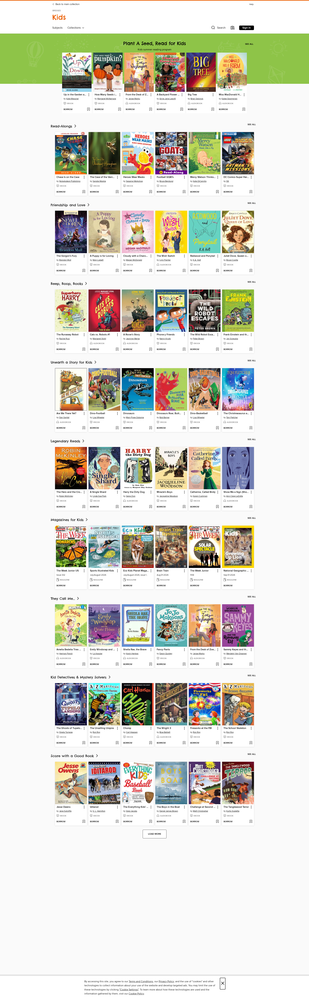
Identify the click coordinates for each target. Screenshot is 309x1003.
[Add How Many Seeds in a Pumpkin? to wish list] (119, 109)
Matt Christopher (200, 811)
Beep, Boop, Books (67, 283)
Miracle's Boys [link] (164, 492)
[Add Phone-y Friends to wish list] (184, 349)
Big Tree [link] (192, 94)
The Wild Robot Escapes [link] (203, 334)
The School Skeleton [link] (235, 728)
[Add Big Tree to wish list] (213, 109)
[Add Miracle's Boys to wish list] (184, 507)
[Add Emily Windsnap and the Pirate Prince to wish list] (117, 664)
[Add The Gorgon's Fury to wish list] (84, 271)
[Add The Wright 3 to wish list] (184, 743)
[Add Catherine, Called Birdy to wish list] (217, 507)
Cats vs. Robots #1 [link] (100, 334)
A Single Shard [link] (98, 492)
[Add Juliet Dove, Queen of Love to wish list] (251, 271)
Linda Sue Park (99, 496)
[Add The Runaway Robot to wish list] (84, 349)
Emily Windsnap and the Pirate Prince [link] (103, 649)
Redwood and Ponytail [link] (202, 256)
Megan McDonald (134, 260)
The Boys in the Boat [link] (168, 807)
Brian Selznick (197, 98)
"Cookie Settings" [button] (129, 989)
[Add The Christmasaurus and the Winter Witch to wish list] (251, 428)
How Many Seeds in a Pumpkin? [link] (106, 94)
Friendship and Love (69, 205)
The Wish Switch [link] (166, 256)
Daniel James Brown (168, 811)
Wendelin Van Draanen (236, 653)
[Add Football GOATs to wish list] (184, 192)
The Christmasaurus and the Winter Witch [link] (236, 413)
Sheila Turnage (66, 732)
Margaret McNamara (106, 98)
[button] (218, 28)
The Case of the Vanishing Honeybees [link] (103, 177)
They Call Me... (63, 598)
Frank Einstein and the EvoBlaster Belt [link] (236, 334)
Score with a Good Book (73, 756)
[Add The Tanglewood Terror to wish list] (251, 822)
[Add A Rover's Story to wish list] (151, 349)
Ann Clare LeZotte (234, 496)
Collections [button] (74, 28)
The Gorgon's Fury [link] (66, 256)
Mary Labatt (98, 260)
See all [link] (249, 44)
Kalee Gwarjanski (229, 98)
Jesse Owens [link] (63, 807)
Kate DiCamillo (199, 181)
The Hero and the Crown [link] (69, 492)
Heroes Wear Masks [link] (134, 177)
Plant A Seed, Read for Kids (154, 43)
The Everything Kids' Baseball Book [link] (136, 807)
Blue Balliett (164, 732)
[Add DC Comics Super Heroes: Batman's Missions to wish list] (251, 192)
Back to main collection (67, 4)
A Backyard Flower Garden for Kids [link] (168, 94)
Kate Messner (72, 98)
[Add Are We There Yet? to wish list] (84, 428)
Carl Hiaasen (132, 732)
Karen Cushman (200, 496)
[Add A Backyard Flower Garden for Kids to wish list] (182, 109)
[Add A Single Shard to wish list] (117, 507)
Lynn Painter (165, 260)
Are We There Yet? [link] (66, 413)
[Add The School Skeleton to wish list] (251, 743)
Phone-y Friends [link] (166, 334)
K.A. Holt (197, 260)
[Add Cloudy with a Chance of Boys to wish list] (151, 271)
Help (251, 4)
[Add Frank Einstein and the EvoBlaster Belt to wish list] (251, 349)
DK (227, 181)
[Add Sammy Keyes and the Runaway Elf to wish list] (251, 664)
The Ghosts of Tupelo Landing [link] (69, 728)
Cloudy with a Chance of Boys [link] (136, 256)
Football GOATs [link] (165, 177)
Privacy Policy (166, 981)
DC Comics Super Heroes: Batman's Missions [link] (236, 177)
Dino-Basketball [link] (199, 413)
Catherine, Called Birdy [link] (202, 492)
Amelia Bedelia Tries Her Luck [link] (69, 649)
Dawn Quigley (165, 653)
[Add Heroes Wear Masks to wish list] (151, 192)
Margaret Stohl (99, 338)
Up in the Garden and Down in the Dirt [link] (75, 94)
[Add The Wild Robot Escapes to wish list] (217, 349)
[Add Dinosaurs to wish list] (151, 428)
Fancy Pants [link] (163, 649)
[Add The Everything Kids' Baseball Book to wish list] (151, 822)
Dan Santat (64, 417)
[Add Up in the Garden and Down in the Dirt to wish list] (88, 109)
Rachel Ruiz (64, 338)
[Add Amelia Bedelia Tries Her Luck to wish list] (84, 664)
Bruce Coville (232, 260)
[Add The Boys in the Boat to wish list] (184, 822)
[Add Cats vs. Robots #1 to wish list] (117, 349)
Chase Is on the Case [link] (67, 177)
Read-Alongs (62, 126)
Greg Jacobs (131, 811)
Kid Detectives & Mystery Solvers (79, 677)
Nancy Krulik (165, 338)
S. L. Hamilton (99, 811)
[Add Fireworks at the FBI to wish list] (217, 743)
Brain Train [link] (163, 570)
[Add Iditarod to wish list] (117, 822)
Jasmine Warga (133, 338)
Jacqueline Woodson (168, 496)
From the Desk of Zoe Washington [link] (137, 94)
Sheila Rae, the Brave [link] (134, 649)
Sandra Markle (99, 181)
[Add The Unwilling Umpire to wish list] (117, 743)
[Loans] (233, 28)
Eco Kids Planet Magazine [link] (136, 570)
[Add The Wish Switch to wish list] (184, 271)
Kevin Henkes (132, 653)
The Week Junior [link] (199, 570)
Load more (154, 834)
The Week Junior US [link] (67, 570)
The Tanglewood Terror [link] (236, 807)
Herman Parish (66, 653)
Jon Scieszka (232, 338)
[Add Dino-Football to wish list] (117, 428)
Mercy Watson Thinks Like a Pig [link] (203, 177)
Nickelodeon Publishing (69, 181)
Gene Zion (130, 496)
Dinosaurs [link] (128, 413)
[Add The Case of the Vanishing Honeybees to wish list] (117, 192)
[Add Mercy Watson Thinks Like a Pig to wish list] (217, 192)
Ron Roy (96, 732)
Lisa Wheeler (98, 417)
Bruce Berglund (166, 181)
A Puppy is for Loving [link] (102, 256)
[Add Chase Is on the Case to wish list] (84, 192)
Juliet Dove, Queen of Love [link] (236, 256)
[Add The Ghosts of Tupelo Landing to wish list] (84, 743)
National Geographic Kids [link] (236, 570)
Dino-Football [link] (97, 413)
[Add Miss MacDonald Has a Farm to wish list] (244, 109)
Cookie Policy (136, 993)
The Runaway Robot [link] (67, 334)
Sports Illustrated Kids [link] (102, 570)
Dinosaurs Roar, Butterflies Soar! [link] (170, 413)
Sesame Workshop (134, 181)
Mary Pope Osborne (135, 417)
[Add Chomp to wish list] (151, 743)
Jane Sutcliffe (65, 811)
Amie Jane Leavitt (167, 98)
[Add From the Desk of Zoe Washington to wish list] (151, 109)
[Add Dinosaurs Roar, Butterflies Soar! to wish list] (184, 428)
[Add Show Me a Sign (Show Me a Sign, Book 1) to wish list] (251, 507)
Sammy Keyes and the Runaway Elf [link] (236, 649)
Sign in (246, 28)
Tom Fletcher (232, 417)
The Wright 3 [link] (164, 728)
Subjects (57, 28)
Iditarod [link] (94, 807)
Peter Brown (198, 338)
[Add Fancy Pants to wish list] (184, 664)
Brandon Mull (65, 260)
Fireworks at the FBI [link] (201, 728)
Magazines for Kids (68, 520)
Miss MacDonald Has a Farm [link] (230, 94)
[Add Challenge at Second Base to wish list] (217, 822)
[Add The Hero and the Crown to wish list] (84, 507)
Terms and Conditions (141, 981)
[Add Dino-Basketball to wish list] (217, 428)
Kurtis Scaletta (232, 811)
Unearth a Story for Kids (72, 362)
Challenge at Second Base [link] (203, 807)
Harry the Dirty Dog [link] (134, 492)
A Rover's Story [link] (131, 334)
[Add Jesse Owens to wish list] (84, 822)
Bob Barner (164, 417)
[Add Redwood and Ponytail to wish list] (217, 271)
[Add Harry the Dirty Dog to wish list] (151, 507)
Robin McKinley (66, 496)
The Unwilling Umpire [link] (102, 728)
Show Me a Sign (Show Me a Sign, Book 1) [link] (236, 492)
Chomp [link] (127, 728)
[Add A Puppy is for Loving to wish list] (117, 271)
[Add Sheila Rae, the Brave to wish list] (151, 664)
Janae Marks (134, 98)
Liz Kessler (97, 653)
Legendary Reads (66, 441)
